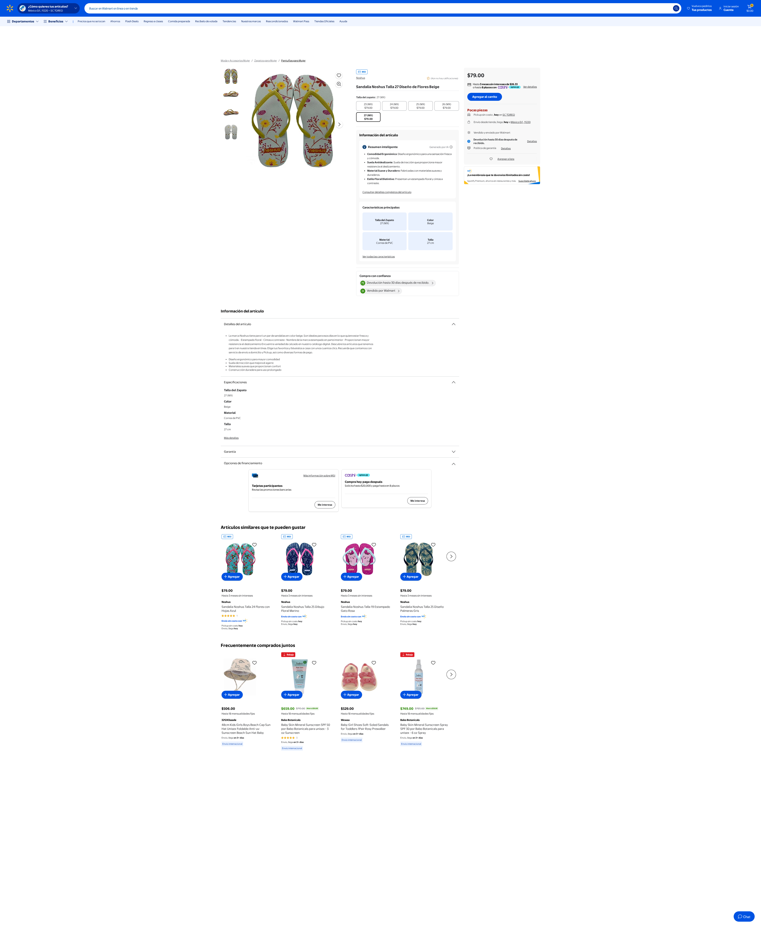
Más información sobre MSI (319, 475)
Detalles (532, 141)
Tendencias (229, 21)
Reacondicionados (277, 21)
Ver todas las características (378, 256)
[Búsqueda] (676, 8)
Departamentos (23, 21)
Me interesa (325, 504)
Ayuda (343, 21)
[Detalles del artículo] (453, 324)
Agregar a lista (505, 158)
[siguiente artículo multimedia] (339, 124)
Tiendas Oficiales (324, 21)
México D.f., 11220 (521, 122)
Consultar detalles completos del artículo (386, 192)
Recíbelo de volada (206, 21)
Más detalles (231, 437)
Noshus (360, 77)
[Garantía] (453, 452)
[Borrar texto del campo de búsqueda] (667, 8)
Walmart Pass (301, 21)
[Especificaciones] (453, 382)
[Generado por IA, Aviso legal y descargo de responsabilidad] (451, 147)
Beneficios (55, 21)
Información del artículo (242, 311)
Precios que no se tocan (91, 21)
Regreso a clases (153, 21)
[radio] (368, 106)
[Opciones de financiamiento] (453, 462)
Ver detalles (530, 86)
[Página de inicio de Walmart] (10, 8)
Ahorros (115, 21)
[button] (700, 8)
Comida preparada (179, 21)
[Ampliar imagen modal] (338, 83)
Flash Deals (132, 21)
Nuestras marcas (251, 21)
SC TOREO (509, 114)
